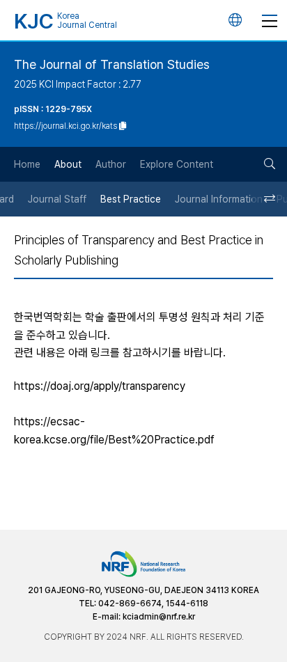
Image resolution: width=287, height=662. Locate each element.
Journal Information (219, 199)
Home (27, 164)
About (68, 164)
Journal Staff (57, 199)
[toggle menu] (269, 20)
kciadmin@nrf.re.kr (159, 617)
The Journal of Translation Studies (112, 64)
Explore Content (176, 164)
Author (110, 164)
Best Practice (130, 199)
